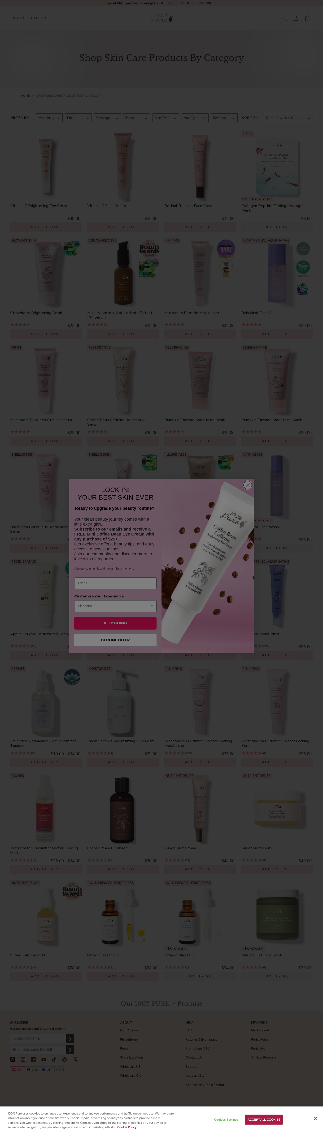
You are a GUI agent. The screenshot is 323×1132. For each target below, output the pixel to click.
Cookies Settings (226, 1119)
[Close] (315, 1119)
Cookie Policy (126, 1127)
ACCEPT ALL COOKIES (264, 1119)
